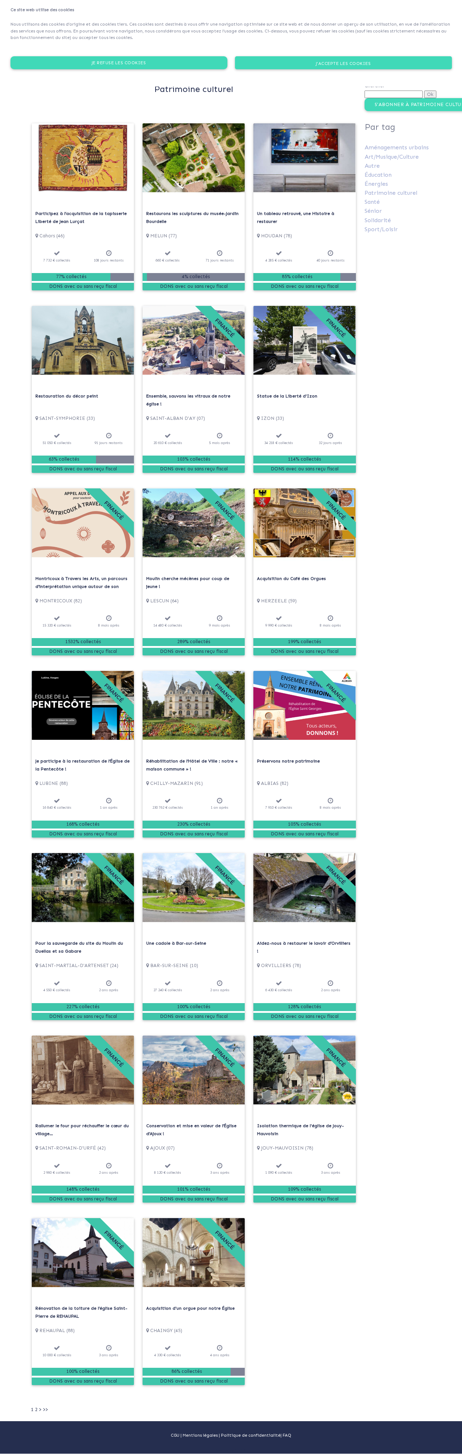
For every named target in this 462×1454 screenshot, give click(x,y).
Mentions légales (201, 1435)
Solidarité (378, 220)
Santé (372, 201)
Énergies (376, 183)
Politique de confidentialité (250, 1435)
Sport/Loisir (381, 229)
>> (45, 1409)
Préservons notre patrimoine (288, 761)
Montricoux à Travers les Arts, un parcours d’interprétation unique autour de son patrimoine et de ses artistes (81, 586)
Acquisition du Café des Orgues (291, 578)
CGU (175, 1435)
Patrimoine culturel (391, 192)
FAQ (287, 1435)
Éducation (378, 174)
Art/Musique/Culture (392, 156)
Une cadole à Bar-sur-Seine (176, 943)
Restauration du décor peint (66, 396)
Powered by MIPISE (231, 1450)
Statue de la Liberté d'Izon (287, 396)
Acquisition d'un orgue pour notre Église (190, 1308)
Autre (372, 165)
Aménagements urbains (397, 147)
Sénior (373, 210)
